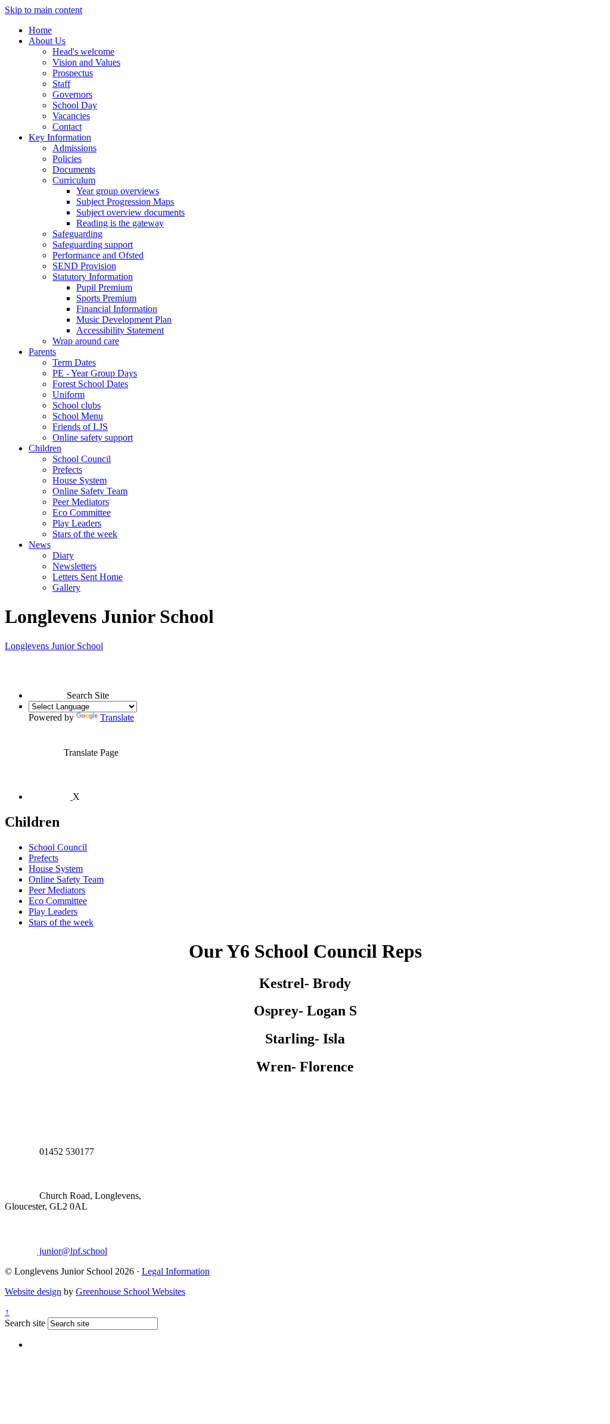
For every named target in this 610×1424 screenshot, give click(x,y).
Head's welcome (83, 51)
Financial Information (116, 309)
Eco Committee (81, 512)
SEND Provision (84, 266)
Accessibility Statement (120, 330)
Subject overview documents (130, 212)
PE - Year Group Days (94, 373)
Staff (61, 84)
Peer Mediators (80, 502)
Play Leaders (76, 523)
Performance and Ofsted (98, 255)
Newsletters (74, 566)
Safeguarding (77, 234)
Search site (25, 1323)
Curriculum (73, 180)
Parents (42, 352)
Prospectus (72, 73)
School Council (81, 459)
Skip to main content (43, 10)
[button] (48, 680)
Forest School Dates (90, 384)
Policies (67, 159)
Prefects (67, 470)
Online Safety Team (89, 491)
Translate (117, 717)
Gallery (66, 587)
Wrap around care (85, 341)
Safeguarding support (92, 244)
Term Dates (74, 362)
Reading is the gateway (120, 223)
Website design (33, 1291)
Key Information (60, 137)
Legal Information (176, 1271)
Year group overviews (117, 191)
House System (79, 480)
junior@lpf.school (72, 1251)
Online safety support (92, 437)
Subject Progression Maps (125, 202)
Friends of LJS (80, 427)
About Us (47, 41)
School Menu (77, 416)
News (40, 545)
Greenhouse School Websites (130, 1291)
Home (40, 30)
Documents (73, 169)
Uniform (68, 395)
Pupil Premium (104, 287)
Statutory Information (92, 277)
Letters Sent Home (87, 577)
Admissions (74, 148)
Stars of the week (84, 534)
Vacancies (71, 116)
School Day (74, 105)
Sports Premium (106, 298)
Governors (72, 94)
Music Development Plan (124, 319)
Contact (67, 126)
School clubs (76, 405)
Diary (63, 555)
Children (45, 448)
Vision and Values (86, 62)
